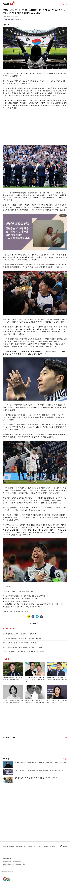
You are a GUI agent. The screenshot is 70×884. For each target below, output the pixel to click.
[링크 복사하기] (41, 616)
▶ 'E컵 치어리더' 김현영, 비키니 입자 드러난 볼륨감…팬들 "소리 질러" (25, 596)
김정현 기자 (6, 25)
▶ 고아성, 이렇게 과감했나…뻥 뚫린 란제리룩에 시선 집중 (21, 601)
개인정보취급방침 (21, 846)
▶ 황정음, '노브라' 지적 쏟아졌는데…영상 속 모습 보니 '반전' (22, 607)
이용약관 (11, 846)
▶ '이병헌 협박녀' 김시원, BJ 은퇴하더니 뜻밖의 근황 (20, 598)
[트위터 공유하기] (37, 616)
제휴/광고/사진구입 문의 (34, 846)
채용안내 (45, 846)
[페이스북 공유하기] (33, 616)
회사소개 (5, 846)
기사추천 (35, 623)
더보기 (65, 737)
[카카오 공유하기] (28, 616)
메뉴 (66, 4)
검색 (63, 4)
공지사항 (52, 846)
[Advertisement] (16, 811)
